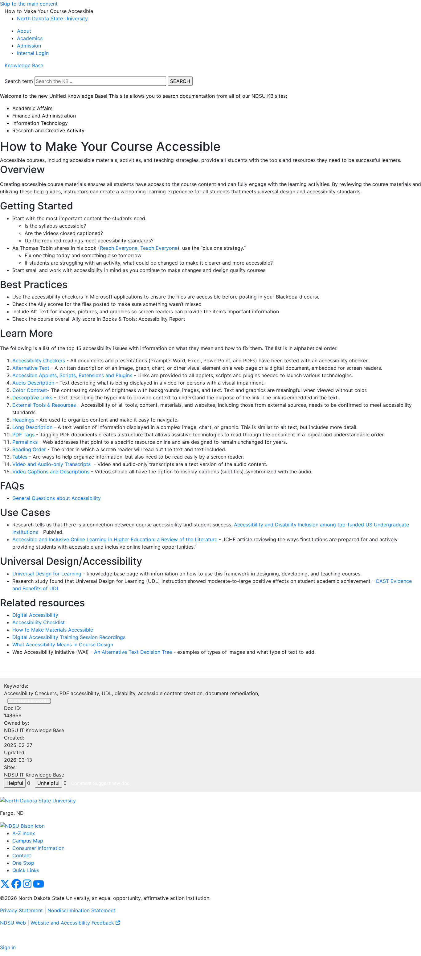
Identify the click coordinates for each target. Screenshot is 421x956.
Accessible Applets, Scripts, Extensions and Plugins (72, 375)
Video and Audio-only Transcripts (51, 464)
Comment (81, 783)
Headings (23, 420)
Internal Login (33, 53)
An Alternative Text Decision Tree (133, 652)
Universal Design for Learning (46, 574)
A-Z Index (23, 833)
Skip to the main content (29, 4)
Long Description (32, 427)
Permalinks (25, 442)
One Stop (23, 863)
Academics (30, 38)
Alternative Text (31, 368)
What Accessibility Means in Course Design (62, 644)
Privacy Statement (21, 910)
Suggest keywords (29, 700)
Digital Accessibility (35, 615)
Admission (29, 46)
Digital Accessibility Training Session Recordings (68, 637)
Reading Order (29, 449)
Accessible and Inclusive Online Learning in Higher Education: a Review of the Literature (114, 539)
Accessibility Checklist (38, 622)
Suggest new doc (111, 783)
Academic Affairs (32, 108)
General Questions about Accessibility (56, 498)
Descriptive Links (32, 397)
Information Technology (40, 123)
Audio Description (33, 383)
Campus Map (27, 841)
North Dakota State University (52, 18)
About (24, 31)
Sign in (8, 947)
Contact (21, 855)
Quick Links (25, 870)
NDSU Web (13, 923)
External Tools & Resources (44, 405)
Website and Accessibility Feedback (73, 923)
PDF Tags (23, 434)
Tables (19, 457)
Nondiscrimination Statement (81, 910)
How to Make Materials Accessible (52, 630)
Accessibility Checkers (38, 360)
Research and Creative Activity (48, 130)
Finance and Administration (44, 116)
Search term (19, 81)
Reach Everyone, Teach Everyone (139, 248)
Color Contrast (29, 390)
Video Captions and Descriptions (50, 471)
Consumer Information (38, 848)
